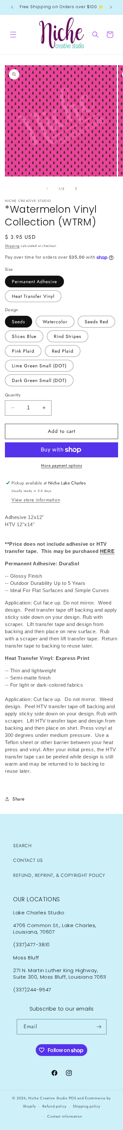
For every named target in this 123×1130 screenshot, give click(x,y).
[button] (13, 34)
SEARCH (22, 845)
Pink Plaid (23, 351)
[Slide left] (47, 188)
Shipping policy (86, 1106)
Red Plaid (62, 351)
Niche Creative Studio (48, 1098)
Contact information (64, 1116)
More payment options (61, 465)
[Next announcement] (111, 7)
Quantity (13, 395)
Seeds (18, 321)
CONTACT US (28, 860)
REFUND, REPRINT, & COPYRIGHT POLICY (59, 875)
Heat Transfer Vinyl (33, 296)
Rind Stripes (67, 336)
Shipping (12, 245)
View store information (35, 499)
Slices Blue (24, 336)
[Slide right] (76, 188)
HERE (107, 551)
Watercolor (55, 321)
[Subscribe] (99, 1026)
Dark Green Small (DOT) (39, 380)
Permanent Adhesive (34, 281)
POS (72, 1098)
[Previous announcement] (12, 7)
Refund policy (54, 1106)
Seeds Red (96, 321)
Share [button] (18, 799)
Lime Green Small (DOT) (39, 365)
